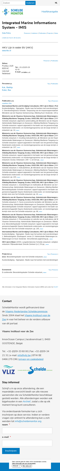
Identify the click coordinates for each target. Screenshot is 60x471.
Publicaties (42, 33)
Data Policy (6, 33)
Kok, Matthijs (7, 87)
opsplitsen (5, 103)
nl (56, 3)
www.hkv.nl (6, 51)
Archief (27, 401)
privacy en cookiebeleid (31, 359)
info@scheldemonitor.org (28, 421)
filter (10, 103)
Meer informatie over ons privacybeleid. (24, 463)
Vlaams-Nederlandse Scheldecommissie (26, 311)
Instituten (35, 33)
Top (48, 83)
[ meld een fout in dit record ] (11, 38)
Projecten (50, 33)
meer (17, 130)
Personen (27, 33)
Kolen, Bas (6, 90)
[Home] (12, 12)
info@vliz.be (24, 355)
